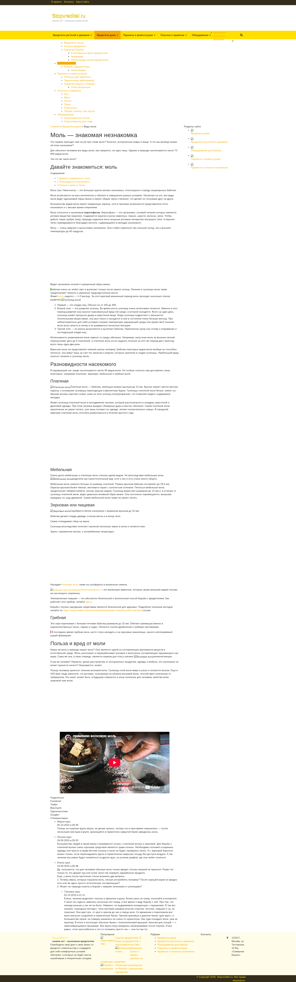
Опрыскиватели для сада (78, 121)
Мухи (67, 97)
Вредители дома (106, 35)
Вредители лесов (73, 42)
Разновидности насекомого (73, 181)
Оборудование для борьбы (172, 944)
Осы (66, 94)
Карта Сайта (82, 2)
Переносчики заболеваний (79, 80)
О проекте (56, 2)
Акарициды (77, 56)
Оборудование (200, 35)
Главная (55, 126)
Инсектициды (78, 70)
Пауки (67, 104)
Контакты (69, 2)
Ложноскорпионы (90, 589)
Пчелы (67, 100)
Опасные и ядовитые (173, 35)
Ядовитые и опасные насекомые (175, 951)
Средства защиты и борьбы (79, 83)
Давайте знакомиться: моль (73, 178)
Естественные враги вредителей (89, 53)
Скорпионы (70, 107)
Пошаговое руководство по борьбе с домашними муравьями (129, 968)
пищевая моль (70, 584)
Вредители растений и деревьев (71, 35)
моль (61, 296)
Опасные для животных (77, 77)
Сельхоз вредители (75, 46)
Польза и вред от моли (71, 185)
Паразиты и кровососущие (138, 35)
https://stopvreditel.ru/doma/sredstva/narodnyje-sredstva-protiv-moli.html (102, 610)
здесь (89, 601)
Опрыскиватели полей (76, 118)
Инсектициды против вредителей (89, 59)
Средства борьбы (74, 49)
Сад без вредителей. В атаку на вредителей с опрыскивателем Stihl (128, 941)
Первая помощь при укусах (79, 111)
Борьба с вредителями (77, 66)
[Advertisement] (114, 259)
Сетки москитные (80, 87)
